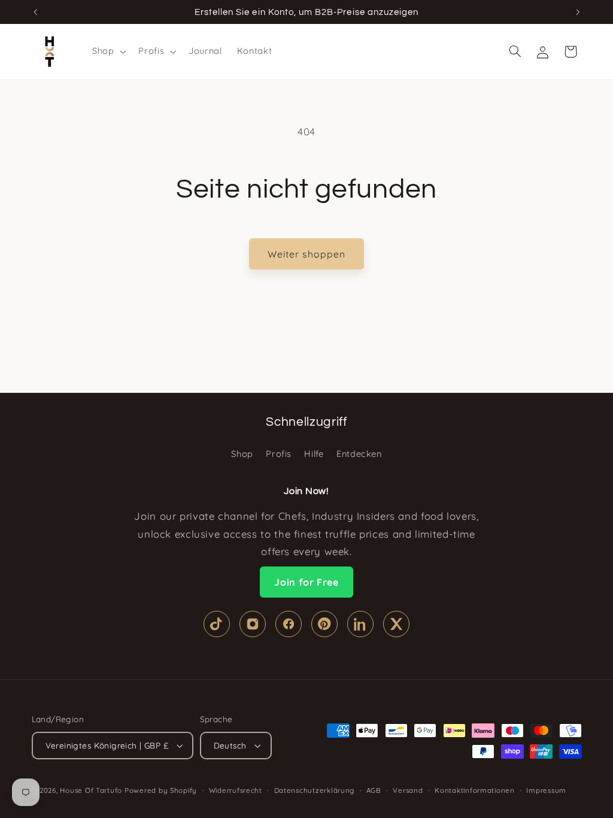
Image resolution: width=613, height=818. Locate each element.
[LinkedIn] (360, 624)
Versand (408, 790)
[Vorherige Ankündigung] (35, 12)
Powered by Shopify (161, 790)
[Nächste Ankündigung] (578, 12)
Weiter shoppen (306, 254)
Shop (242, 453)
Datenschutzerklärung (314, 790)
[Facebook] (288, 624)
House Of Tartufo (91, 790)
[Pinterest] (324, 624)
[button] (107, 51)
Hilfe (313, 453)
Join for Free (306, 582)
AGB (373, 790)
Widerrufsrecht (235, 790)
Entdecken (359, 453)
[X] (396, 624)
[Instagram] (252, 624)
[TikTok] (217, 624)
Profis (279, 453)
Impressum (546, 790)
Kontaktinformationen (475, 790)
